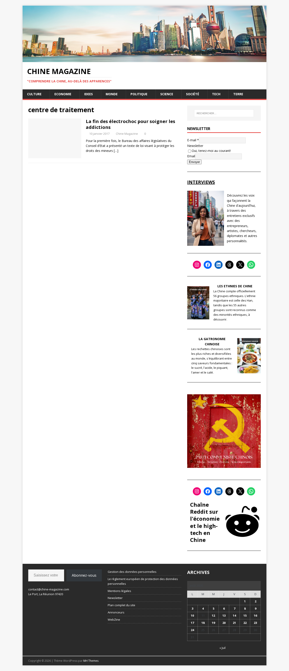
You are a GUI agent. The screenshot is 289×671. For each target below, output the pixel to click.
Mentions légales (119, 591)
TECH (216, 94)
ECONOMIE (62, 94)
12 (213, 615)
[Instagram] (197, 265)
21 (234, 623)
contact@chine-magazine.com (48, 589)
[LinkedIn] (218, 265)
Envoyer (194, 162)
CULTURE (34, 94)
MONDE (112, 94)
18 (203, 623)
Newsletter (195, 146)
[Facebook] (208, 265)
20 (224, 623)
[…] (116, 151)
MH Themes (90, 661)
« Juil (222, 648)
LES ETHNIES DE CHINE (234, 286)
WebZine (114, 620)
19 (213, 623)
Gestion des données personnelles (132, 572)
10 (192, 615)
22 (245, 623)
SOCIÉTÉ (192, 94)
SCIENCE (166, 94)
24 (192, 630)
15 (245, 615)
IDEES (88, 94)
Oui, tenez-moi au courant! (211, 151)
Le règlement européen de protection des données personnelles (143, 581)
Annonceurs (116, 612)
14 (234, 615)
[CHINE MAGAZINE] (144, 59)
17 (192, 623)
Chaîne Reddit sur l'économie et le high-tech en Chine (205, 522)
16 (255, 615)
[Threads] (229, 265)
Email (191, 156)
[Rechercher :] (224, 113)
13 (224, 615)
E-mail (193, 140)
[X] (240, 265)
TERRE (238, 94)
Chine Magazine (127, 134)
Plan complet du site (121, 605)
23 (255, 623)
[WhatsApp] (251, 265)
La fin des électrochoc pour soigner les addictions (130, 124)
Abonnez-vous (84, 575)
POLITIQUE (139, 94)
